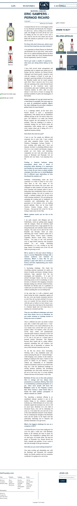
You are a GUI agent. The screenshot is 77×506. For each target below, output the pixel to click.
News (10, 480)
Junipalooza (21, 482)
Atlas (19, 488)
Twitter (36, 463)
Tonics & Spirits (28, 487)
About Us (2, 493)
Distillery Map (3, 483)
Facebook (33, 463)
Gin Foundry (45, 5)
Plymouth (40, 29)
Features (29, 6)
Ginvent (20, 480)
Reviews (2, 480)
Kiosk (38, 11)
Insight (10, 482)
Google (40, 463)
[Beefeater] (72, 46)
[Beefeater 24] (61, 62)
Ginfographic (21, 486)
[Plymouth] (61, 46)
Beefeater (31, 29)
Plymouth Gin (31, 51)
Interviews (11, 483)
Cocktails (2, 482)
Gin (13, 6)
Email (43, 463)
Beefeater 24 (61, 69)
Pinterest (71, 486)
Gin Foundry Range (29, 482)
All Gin (28, 480)
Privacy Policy (3, 498)
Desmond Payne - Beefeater (71, 68)
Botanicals (11, 485)
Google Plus (74, 486)
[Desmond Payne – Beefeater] (72, 62)
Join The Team (3, 496)
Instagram (60, 486)
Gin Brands (29, 485)
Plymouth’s (39, 255)
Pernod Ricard (47, 72)
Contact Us (3, 495)
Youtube (67, 486)
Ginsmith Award (20, 484)
